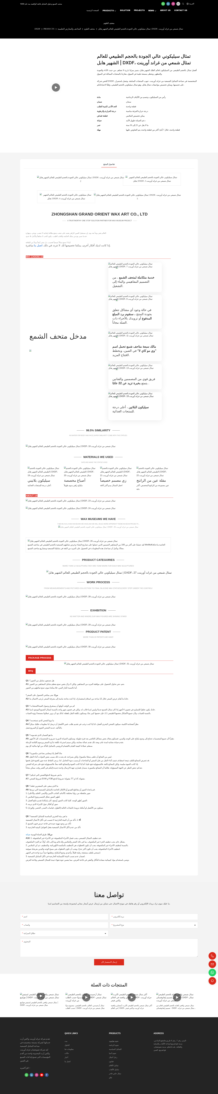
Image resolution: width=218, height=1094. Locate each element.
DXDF (37, 29)
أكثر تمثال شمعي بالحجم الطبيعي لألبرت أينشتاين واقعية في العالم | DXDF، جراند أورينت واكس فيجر (131, 1006)
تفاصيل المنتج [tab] (109, 164)
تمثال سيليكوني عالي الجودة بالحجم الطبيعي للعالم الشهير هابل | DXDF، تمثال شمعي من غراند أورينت (140, 29)
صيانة (28, 834)
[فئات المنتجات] (109, 572)
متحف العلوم (89, 29)
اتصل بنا (38, 245)
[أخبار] (70, 501)
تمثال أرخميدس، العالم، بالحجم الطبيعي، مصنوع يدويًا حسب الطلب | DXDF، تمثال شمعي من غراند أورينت (85, 1006)
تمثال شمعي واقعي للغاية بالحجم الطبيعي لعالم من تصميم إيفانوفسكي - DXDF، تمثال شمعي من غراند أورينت (175, 1006)
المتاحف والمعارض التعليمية (69, 29)
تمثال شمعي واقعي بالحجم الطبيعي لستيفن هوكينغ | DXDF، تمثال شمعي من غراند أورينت (39, 1003)
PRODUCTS (49, 29)
